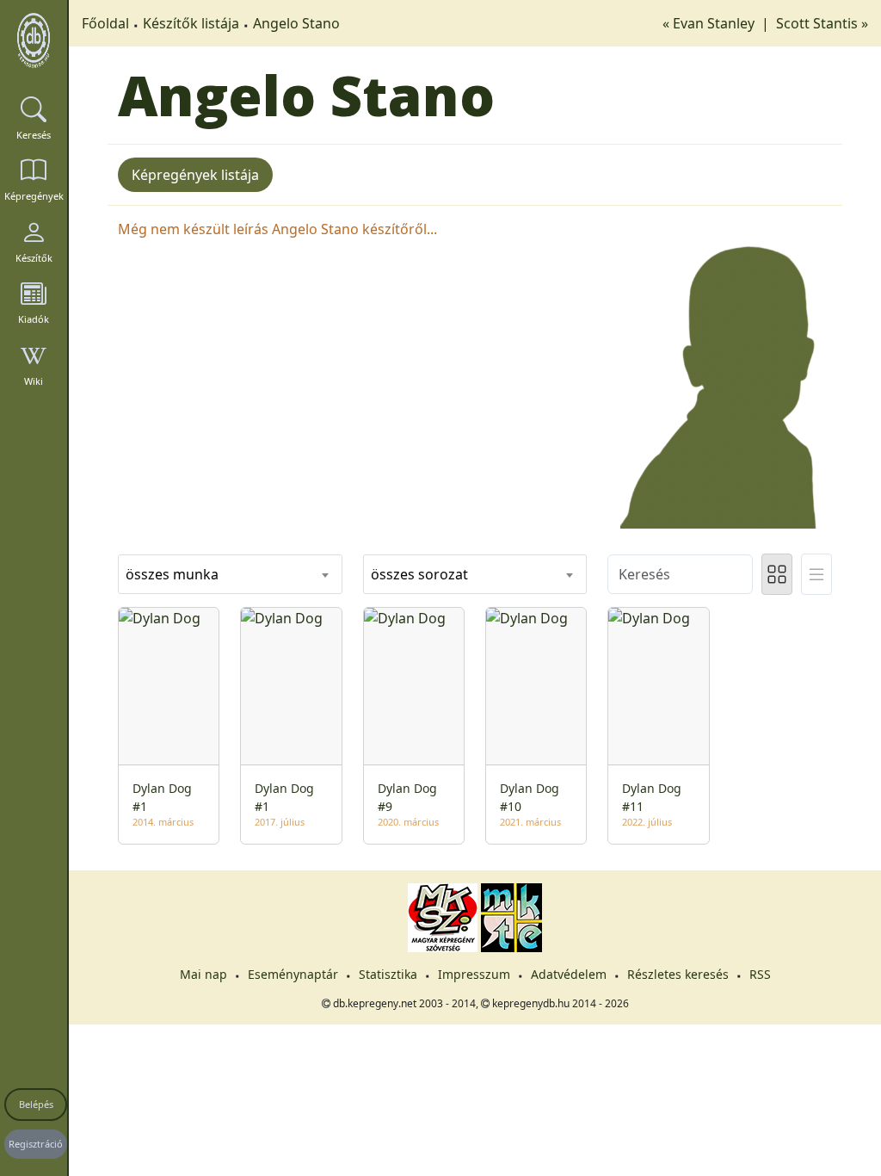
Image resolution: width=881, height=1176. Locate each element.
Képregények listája (195, 174)
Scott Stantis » (822, 23)
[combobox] (230, 574)
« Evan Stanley (710, 23)
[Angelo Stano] (719, 371)
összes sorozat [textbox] (419, 574)
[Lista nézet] (816, 574)
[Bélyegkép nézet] (776, 574)
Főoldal (105, 23)
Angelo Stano (296, 23)
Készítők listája (191, 23)
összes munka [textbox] (172, 574)
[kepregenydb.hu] (34, 40)
